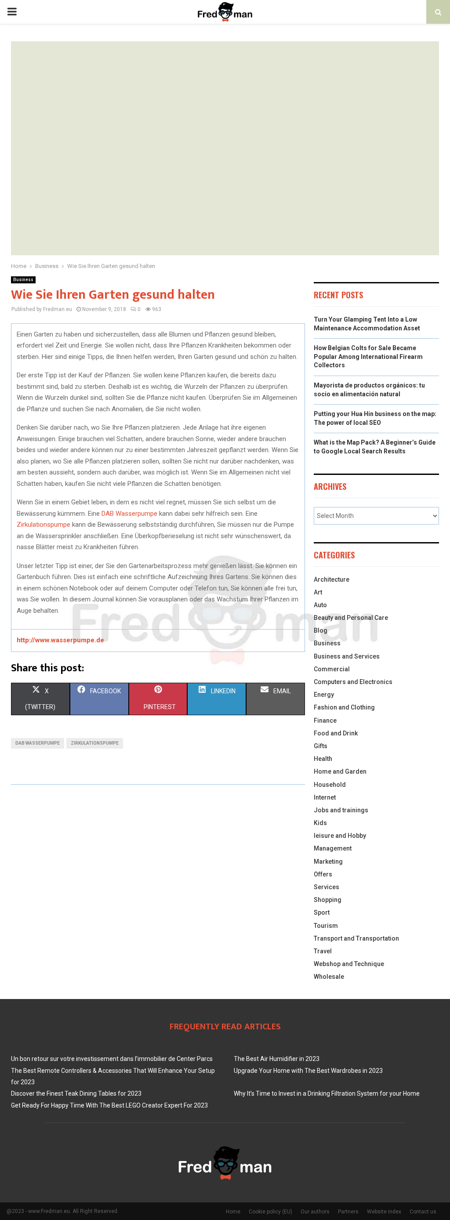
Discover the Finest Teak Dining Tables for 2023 (76, 1093)
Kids (320, 822)
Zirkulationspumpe (43, 525)
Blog (320, 630)
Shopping (327, 899)
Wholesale (329, 976)
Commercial (332, 669)
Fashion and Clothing (344, 707)
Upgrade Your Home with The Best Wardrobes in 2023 (308, 1070)
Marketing (328, 861)
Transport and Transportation (356, 938)
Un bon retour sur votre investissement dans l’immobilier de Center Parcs (112, 1058)
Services (326, 887)
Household (330, 784)
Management (333, 848)
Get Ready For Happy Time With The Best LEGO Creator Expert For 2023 (109, 1105)
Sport (322, 912)
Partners (348, 1212)
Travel (323, 951)
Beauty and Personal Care (351, 617)
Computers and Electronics (353, 681)
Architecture (331, 579)
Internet (325, 797)
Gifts (320, 745)
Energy (324, 694)
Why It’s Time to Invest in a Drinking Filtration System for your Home (327, 1093)
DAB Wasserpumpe (129, 514)
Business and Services (347, 656)
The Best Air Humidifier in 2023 (276, 1058)
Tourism (326, 925)
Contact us (423, 1212)
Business (23, 279)
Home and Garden (340, 771)
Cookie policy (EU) (270, 1212)
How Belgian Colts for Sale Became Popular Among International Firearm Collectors (368, 356)
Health (323, 758)
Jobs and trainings (341, 810)
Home (233, 1212)
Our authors (315, 1212)
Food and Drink (336, 733)
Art (318, 592)
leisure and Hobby (340, 835)
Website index (384, 1212)
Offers (323, 874)
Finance (325, 720)
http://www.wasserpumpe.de (60, 640)
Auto (320, 604)
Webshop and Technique (349, 963)
